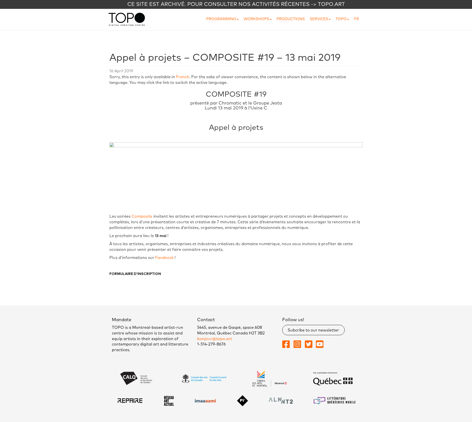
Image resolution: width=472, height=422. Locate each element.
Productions (291, 19)
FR (356, 19)
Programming (221, 19)
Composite (142, 216)
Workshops (256, 19)
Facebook (164, 258)
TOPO (341, 19)
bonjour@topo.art (214, 339)
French (182, 77)
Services (319, 19)
